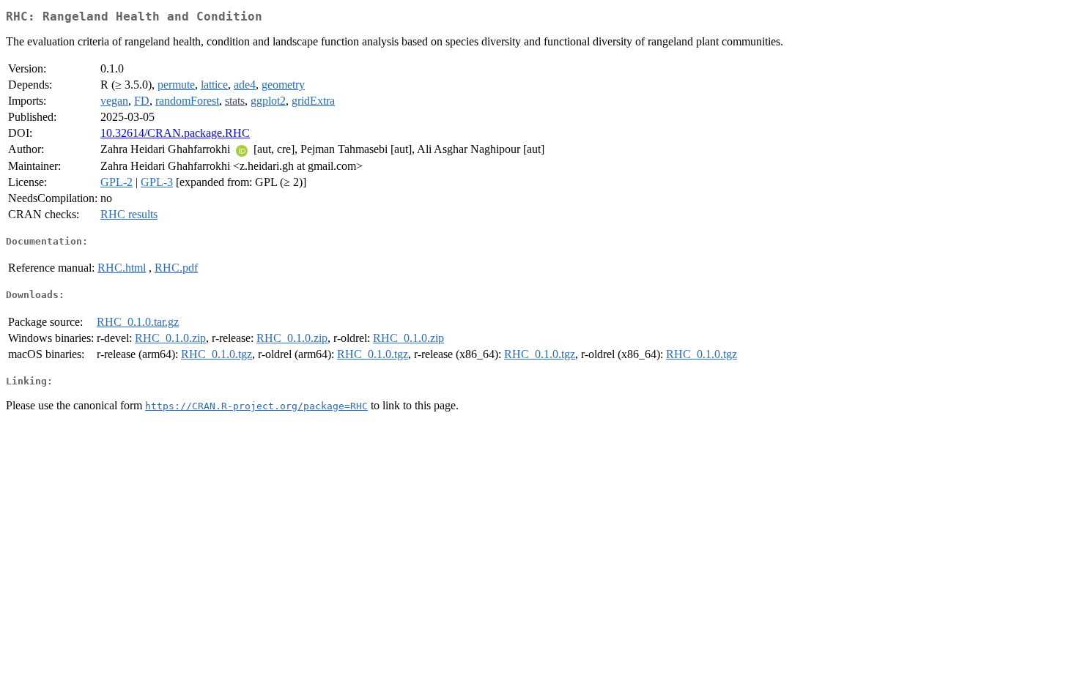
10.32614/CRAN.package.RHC (175, 133)
